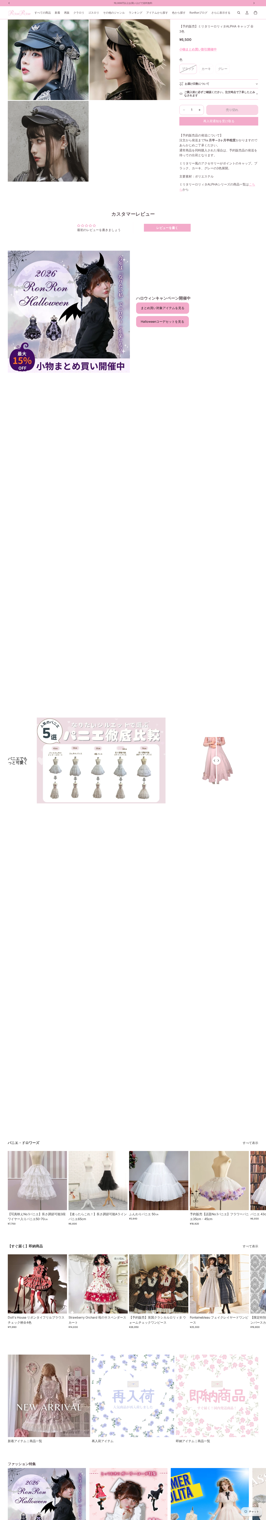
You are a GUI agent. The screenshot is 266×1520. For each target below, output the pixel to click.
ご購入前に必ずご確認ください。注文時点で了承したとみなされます (219, 93)
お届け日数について (197, 83)
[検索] (238, 12)
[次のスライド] (254, 1188)
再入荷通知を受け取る (218, 121)
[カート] (255, 12)
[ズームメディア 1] (48, 59)
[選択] (60, 1204)
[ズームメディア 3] (48, 141)
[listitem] (220, 12)
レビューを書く (167, 228)
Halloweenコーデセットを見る (162, 321)
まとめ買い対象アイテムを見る (162, 308)
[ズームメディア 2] (129, 59)
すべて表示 (250, 1143)
